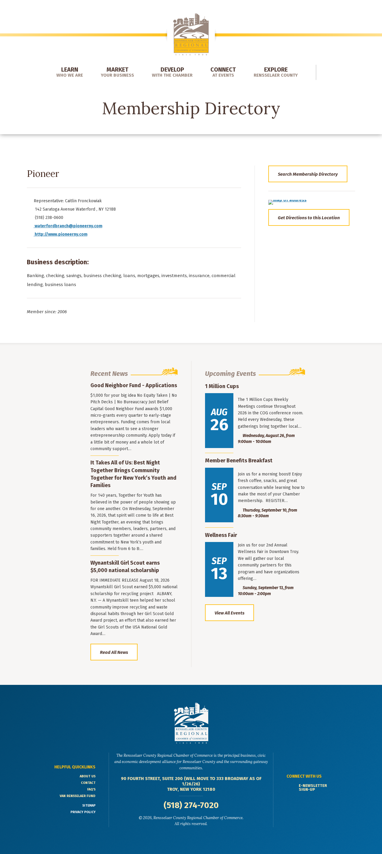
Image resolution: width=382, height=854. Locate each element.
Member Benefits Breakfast (238, 460)
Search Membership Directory (308, 174)
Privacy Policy (83, 812)
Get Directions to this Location (309, 217)
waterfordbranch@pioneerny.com (68, 225)
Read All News (114, 652)
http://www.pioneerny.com (60, 234)
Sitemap (89, 805)
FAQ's (91, 789)
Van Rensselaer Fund (78, 796)
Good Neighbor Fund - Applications (133, 385)
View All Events (229, 613)
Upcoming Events (230, 374)
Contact (88, 783)
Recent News (109, 374)
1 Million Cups (222, 386)
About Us (88, 776)
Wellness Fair (221, 535)
